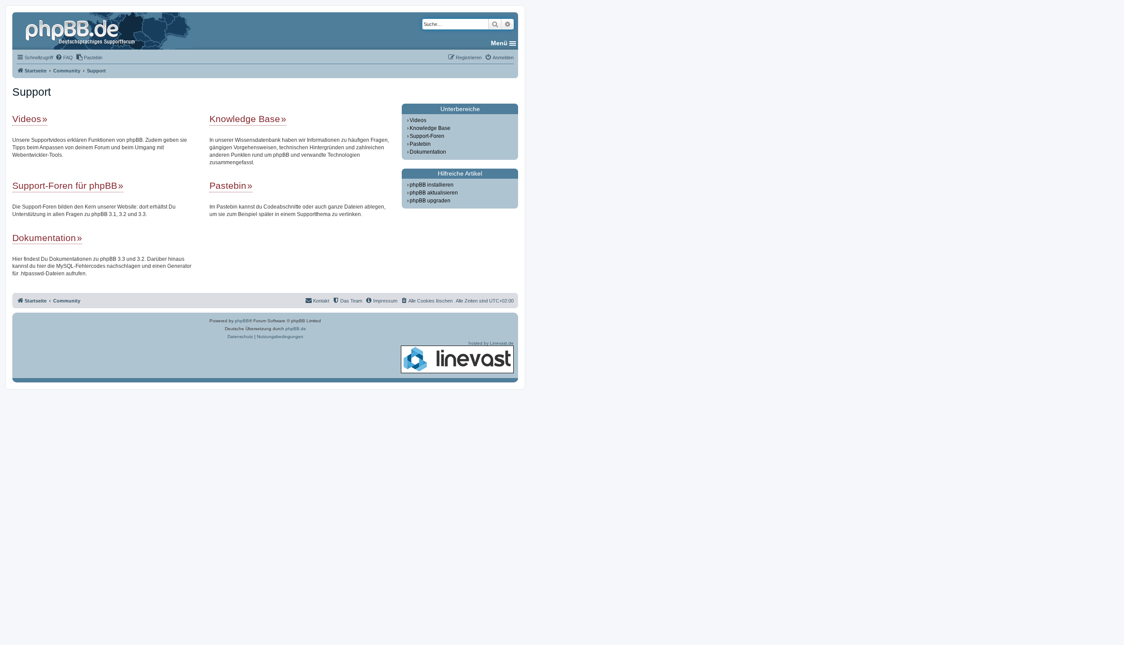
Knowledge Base (244, 119)
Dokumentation (44, 238)
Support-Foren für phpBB (64, 185)
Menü (499, 43)
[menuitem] (64, 57)
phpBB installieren (432, 185)
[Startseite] (81, 30)
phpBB (242, 320)
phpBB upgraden (430, 201)
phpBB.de (295, 328)
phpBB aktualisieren (434, 193)
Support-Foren (427, 136)
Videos (26, 119)
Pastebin (227, 185)
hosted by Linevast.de (491, 343)
